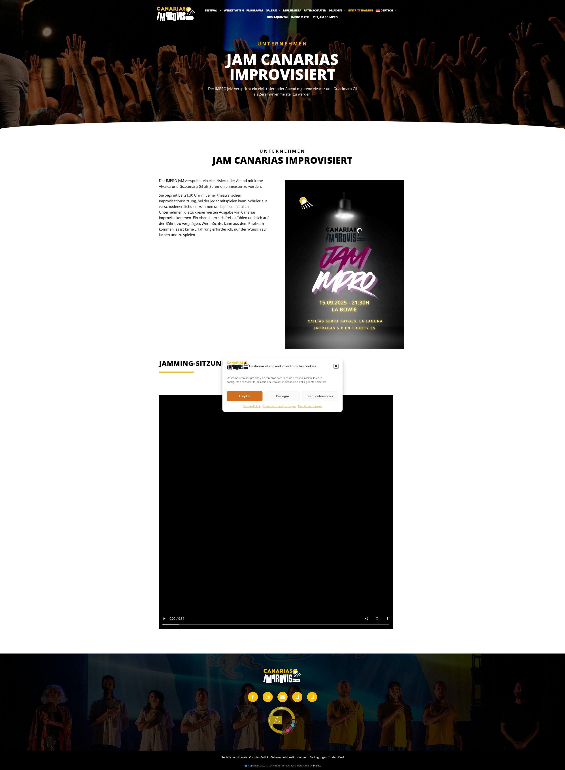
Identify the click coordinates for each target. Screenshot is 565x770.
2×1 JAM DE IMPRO (325, 17)
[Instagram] (268, 697)
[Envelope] (282, 697)
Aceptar (244, 396)
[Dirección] (312, 697)
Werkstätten (234, 10)
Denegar (282, 396)
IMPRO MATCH (300, 17)
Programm (254, 10)
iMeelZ (317, 765)
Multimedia (292, 10)
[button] (336, 366)
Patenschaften (315, 10)
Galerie (271, 10)
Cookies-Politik (251, 406)
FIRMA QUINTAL (277, 17)
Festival (211, 10)
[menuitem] (386, 10)
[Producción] (297, 697)
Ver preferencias (320, 396)
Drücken (335, 10)
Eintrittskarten (360, 10)
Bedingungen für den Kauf (327, 757)
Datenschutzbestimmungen (279, 406)
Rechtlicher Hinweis (310, 406)
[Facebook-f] (253, 697)
